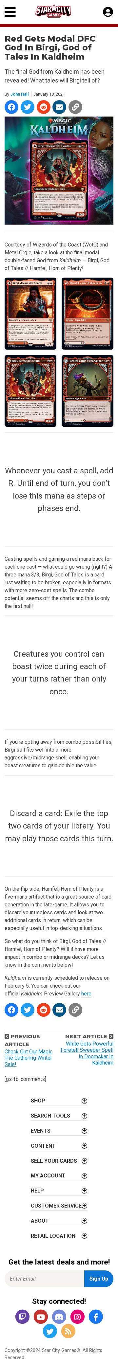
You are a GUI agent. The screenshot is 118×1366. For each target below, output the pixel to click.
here (86, 994)
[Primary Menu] (10, 12)
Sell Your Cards (54, 1161)
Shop (38, 1101)
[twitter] (50, 1332)
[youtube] (40, 1317)
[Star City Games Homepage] (59, 11)
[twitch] (22, 1317)
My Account (48, 1176)
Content (43, 1146)
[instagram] (77, 1317)
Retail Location (53, 1236)
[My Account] (108, 12)
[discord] (59, 1317)
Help (37, 1191)
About (40, 1221)
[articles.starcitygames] (68, 1332)
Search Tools (50, 1116)
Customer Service (56, 1206)
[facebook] (96, 1317)
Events (40, 1131)
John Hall (19, 94)
